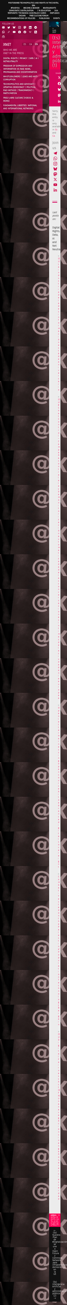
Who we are (10, 50)
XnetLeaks (55, 13)
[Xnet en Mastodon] (25, 27)
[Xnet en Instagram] (19, 27)
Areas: (54, 1215)
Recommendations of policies (21, 18)
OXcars (22, 16)
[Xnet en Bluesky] (14, 27)
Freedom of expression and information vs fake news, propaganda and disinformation (20, 69)
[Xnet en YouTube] (14, 32)
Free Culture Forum (38, 16)
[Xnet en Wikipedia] (30, 32)
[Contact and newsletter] (3, 27)
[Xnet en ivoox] (19, 32)
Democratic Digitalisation (21, 10)
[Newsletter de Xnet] (3, 37)
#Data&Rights (49, 8)
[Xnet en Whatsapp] (3, 32)
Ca (53, 136)
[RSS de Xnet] (35, 32)
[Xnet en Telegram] (35, 27)
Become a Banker (31, 8)
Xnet (7, 44)
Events (56, 18)
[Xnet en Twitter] (8, 27)
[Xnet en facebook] (25, 32)
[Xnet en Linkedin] (30, 27)
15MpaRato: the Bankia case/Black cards (27, 13)
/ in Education (44, 10)
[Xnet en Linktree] (8, 32)
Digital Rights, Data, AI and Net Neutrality (55, 1220)
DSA (56, 10)
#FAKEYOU (15, 8)
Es (56, 130)
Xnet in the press (13, 53)
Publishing (44, 18)
